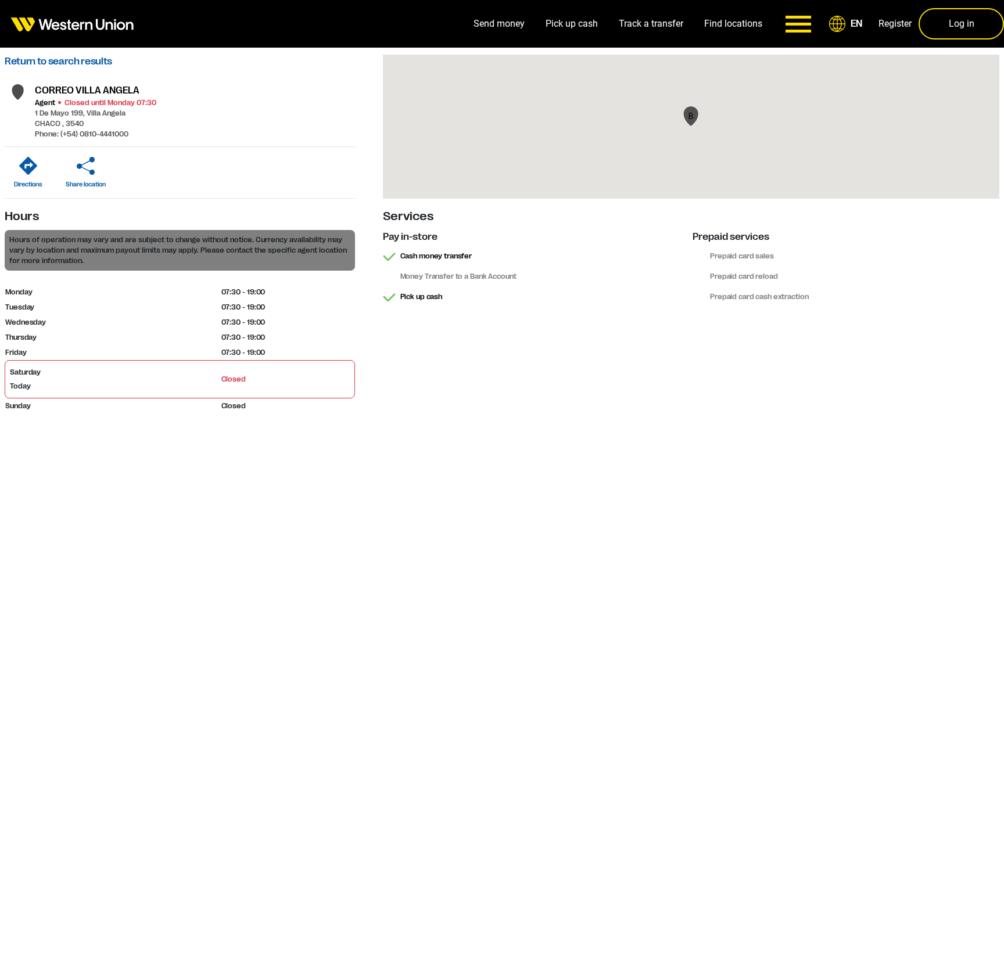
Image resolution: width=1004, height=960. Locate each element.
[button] (848, 24)
